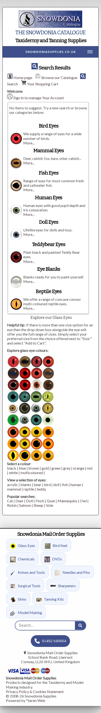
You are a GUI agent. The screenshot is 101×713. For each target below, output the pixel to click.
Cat (10, 501)
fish (65, 484)
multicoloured (31, 472)
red (89, 468)
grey (66, 468)
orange (78, 468)
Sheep (38, 505)
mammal (14, 489)
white (13, 472)
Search (12, 84)
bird (47, 484)
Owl (83, 501)
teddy (41, 489)
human (75, 484)
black (11, 468)
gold (45, 468)
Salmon (25, 505)
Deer (19, 501)
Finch (39, 501)
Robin (12, 505)
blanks (25, 484)
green (56, 468)
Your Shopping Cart (42, 84)
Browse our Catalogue (59, 77)
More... (29, 143)
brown (33, 468)
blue (22, 468)
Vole (49, 505)
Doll (29, 501)
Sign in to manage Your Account (38, 97)
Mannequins (67, 501)
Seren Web (36, 700)
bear (37, 484)
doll (56, 484)
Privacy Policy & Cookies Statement (35, 691)
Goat (51, 501)
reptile (28, 489)
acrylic (12, 484)
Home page (22, 77)
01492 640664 (54, 641)
